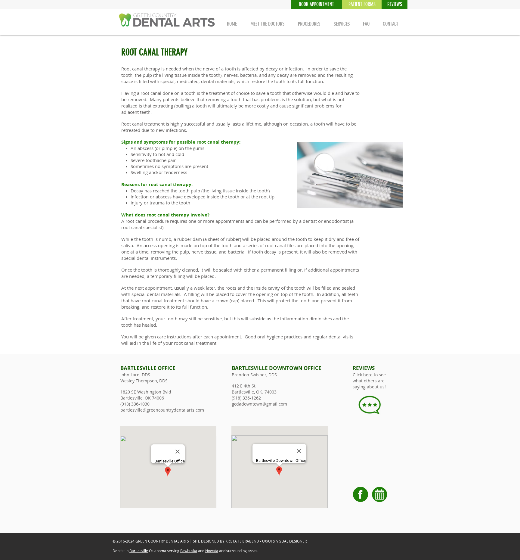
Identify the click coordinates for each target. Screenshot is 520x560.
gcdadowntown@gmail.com (259, 404)
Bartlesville (138, 550)
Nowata (211, 550)
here (368, 375)
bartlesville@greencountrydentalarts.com (162, 410)
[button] (394, 4)
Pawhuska (188, 550)
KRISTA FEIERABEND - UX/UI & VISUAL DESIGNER (266, 541)
